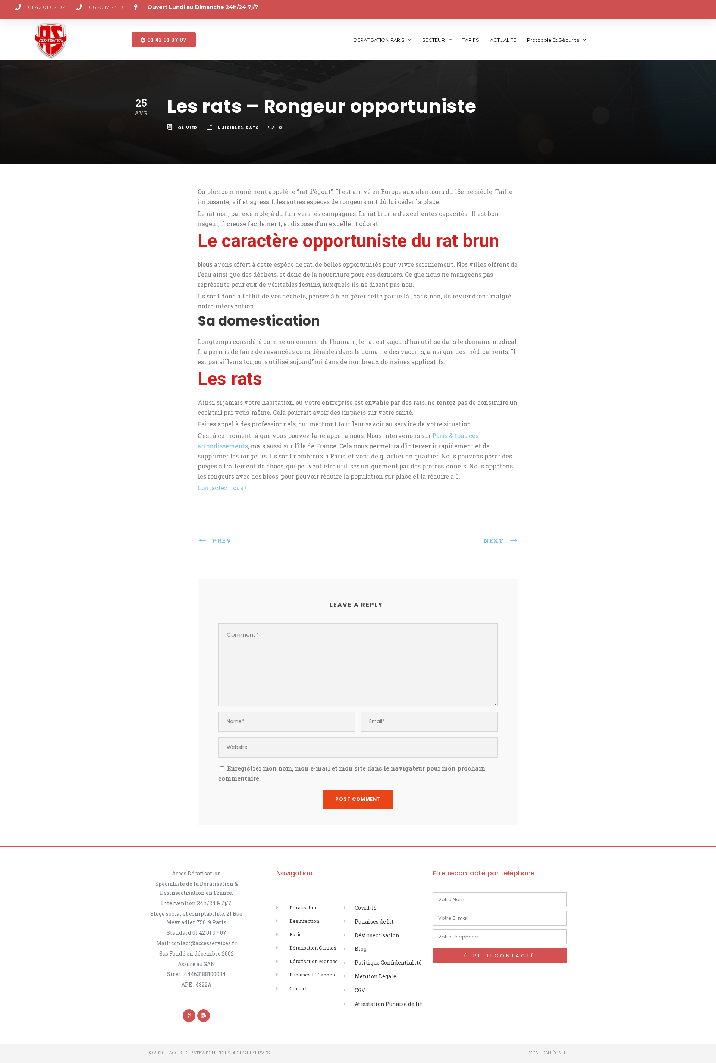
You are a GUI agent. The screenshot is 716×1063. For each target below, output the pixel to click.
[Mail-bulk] (203, 1015)
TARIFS (470, 40)
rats (252, 128)
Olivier (187, 128)
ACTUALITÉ (503, 40)
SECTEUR (433, 40)
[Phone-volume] (189, 1015)
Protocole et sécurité (553, 40)
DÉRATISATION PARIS (379, 40)
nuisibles (230, 128)
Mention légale (547, 1053)
